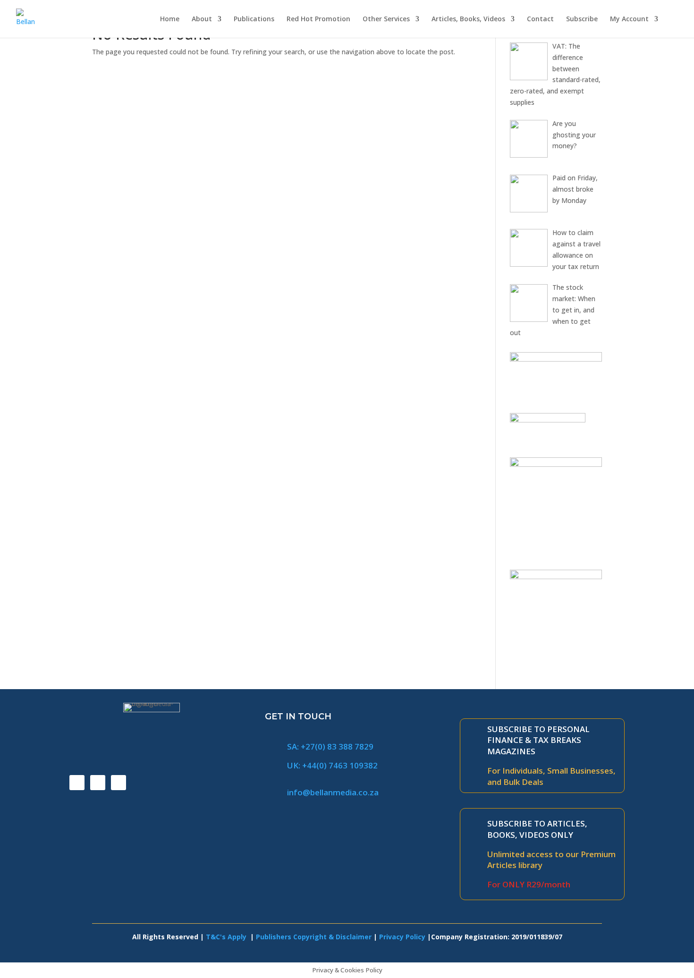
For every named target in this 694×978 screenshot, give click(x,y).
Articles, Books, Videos (468, 19)
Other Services (386, 19)
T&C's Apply (227, 936)
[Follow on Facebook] (77, 782)
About (202, 19)
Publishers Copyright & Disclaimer (314, 936)
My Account (629, 19)
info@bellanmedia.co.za (333, 792)
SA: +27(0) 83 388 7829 (330, 746)
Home (169, 19)
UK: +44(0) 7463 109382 (332, 765)
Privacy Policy (402, 936)
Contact (540, 19)
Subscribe (582, 19)
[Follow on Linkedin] (97, 782)
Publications (254, 19)
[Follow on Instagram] (118, 782)
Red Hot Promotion (318, 19)
